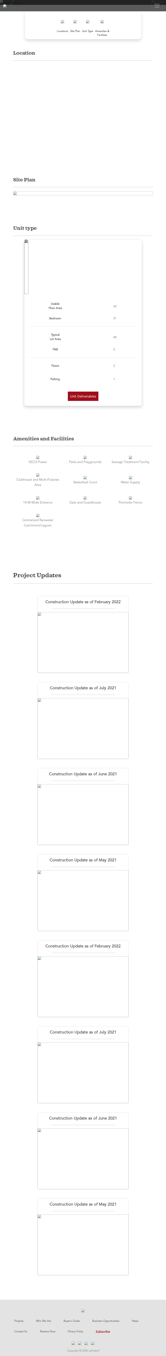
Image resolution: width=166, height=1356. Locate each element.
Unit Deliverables (83, 396)
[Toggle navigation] (157, 6)
